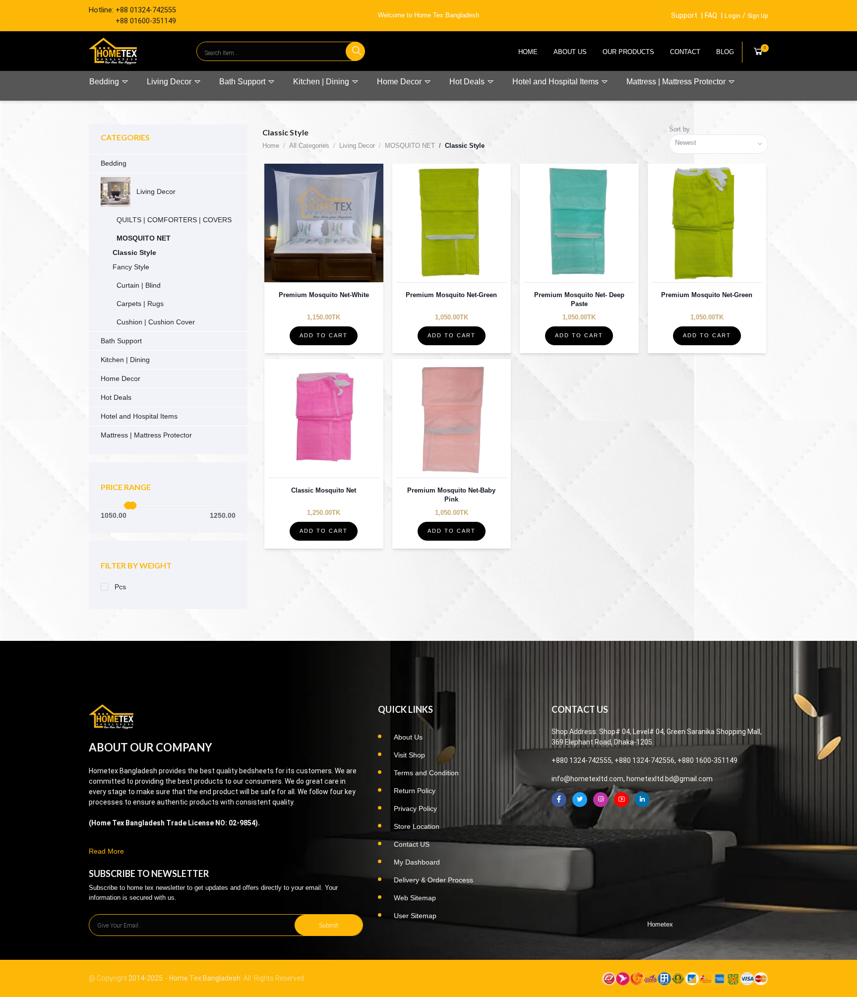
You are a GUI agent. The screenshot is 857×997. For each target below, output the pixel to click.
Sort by (679, 129)
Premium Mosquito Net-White (324, 295)
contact (685, 52)
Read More (106, 851)
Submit (328, 925)
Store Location (416, 826)
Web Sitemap (415, 898)
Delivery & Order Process (433, 880)
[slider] (132, 505)
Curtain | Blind (139, 285)
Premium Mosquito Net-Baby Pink (451, 495)
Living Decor (170, 81)
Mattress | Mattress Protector (677, 81)
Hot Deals (468, 81)
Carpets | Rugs (140, 304)
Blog (725, 52)
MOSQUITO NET (144, 238)
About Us (570, 52)
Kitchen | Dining (322, 81)
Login (732, 15)
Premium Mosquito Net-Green (451, 295)
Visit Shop (409, 755)
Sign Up (757, 15)
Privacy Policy (415, 808)
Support (684, 15)
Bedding (105, 81)
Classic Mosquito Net (323, 490)
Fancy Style (131, 267)
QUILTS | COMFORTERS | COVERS (174, 220)
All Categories (309, 145)
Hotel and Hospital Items (556, 81)
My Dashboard (417, 862)
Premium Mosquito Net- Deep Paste (579, 299)
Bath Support (243, 81)
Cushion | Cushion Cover (156, 322)
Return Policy (414, 791)
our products (628, 52)
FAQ (711, 15)
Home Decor (400, 81)
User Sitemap (415, 916)
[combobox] (718, 144)
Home (528, 52)
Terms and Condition (426, 773)
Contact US (411, 844)
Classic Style (134, 252)
